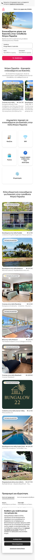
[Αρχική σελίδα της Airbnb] (3, 9)
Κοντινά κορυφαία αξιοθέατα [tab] (25, 497)
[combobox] (17, 46)
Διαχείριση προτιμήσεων (17, 548)
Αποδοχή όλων (17, 539)
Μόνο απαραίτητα (17, 544)
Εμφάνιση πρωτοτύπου (17, 4)
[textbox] (9, 53)
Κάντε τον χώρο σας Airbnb (23, 9)
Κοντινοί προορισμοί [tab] (8, 497)
